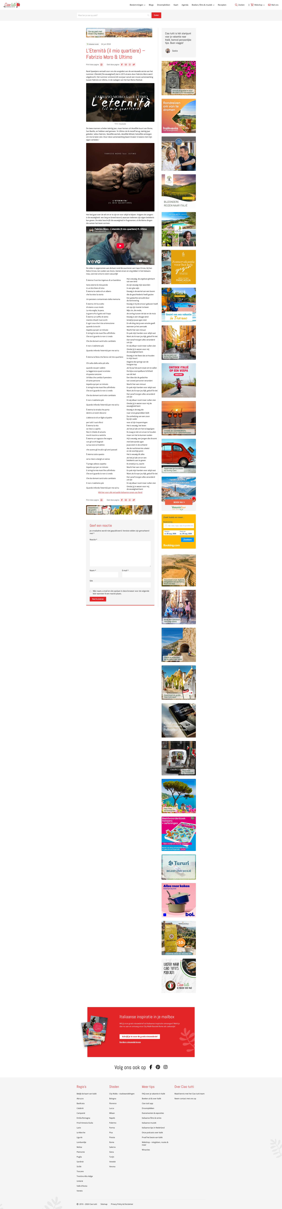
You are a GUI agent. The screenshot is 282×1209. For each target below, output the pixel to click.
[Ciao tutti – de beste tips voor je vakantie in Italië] (12, 5)
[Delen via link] (133, 64)
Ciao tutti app (147, 1103)
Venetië (112, 1161)
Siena (111, 1152)
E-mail (125, 570)
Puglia (79, 1157)
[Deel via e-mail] (126, 64)
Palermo (112, 1123)
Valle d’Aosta (82, 1186)
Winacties (146, 1150)
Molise (79, 1147)
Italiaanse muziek (94, 44)
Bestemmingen (136, 5)
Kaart (176, 5)
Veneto (80, 1191)
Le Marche (81, 1132)
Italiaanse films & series (151, 1118)
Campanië (81, 1113)
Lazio (79, 1127)
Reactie (93, 539)
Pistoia (112, 1137)
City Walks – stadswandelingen (122, 1093)
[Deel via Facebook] (122, 64)
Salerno (112, 1147)
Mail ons (274, 5)
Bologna (112, 1098)
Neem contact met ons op (185, 1098)
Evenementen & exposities (153, 1113)
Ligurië (79, 1137)
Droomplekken (163, 5)
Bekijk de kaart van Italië (86, 1093)
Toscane (80, 1171)
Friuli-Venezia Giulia (85, 1123)
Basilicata (80, 1103)
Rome (111, 1142)
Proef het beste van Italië (152, 1137)
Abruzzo (80, 1098)
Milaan (112, 1113)
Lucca (111, 1108)
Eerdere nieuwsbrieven (130, 1042)
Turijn (111, 1157)
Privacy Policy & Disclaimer (122, 1204)
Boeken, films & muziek (202, 5)
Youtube (122, 123)
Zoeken (241, 5)
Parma (112, 1127)
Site (91, 581)
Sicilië (79, 1166)
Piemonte (81, 1152)
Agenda (185, 5)
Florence (112, 1103)
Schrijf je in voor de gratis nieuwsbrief (139, 1036)
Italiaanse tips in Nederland (153, 1127)
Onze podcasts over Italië (152, 1132)
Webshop (258, 5)
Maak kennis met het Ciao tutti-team (189, 1093)
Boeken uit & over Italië (151, 1098)
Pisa (111, 1132)
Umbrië (80, 1181)
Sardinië (80, 1161)
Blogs (151, 5)
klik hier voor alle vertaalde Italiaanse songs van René (120, 492)
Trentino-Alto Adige (85, 1176)
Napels (112, 1118)
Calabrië (80, 1108)
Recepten (222, 5)
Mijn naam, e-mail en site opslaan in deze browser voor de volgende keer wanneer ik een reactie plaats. (121, 592)
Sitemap (104, 1204)
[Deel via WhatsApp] (130, 64)
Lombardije (81, 1142)
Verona (112, 1166)
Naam (93, 570)
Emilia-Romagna (83, 1118)
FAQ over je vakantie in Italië (153, 1093)
